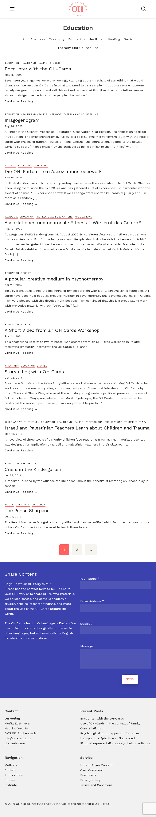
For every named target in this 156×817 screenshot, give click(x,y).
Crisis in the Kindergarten (33, 469)
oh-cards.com (15, 743)
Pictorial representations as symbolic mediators (115, 743)
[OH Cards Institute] (78, 9)
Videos (25, 324)
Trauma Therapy (135, 422)
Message (86, 646)
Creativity (56, 39)
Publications (83, 216)
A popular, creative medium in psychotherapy (54, 279)
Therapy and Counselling (78, 48)
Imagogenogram (22, 120)
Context (10, 770)
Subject (86, 623)
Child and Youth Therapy (22, 422)
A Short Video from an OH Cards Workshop (52, 330)
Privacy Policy (90, 780)
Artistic (10, 165)
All (24, 39)
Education (76, 39)
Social (129, 39)
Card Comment (91, 770)
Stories (54, 63)
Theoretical (29, 463)
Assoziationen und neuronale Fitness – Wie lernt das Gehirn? (73, 222)
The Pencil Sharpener (28, 510)
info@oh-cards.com (19, 738)
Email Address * (92, 601)
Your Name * (89, 578)
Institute (11, 785)
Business (38, 39)
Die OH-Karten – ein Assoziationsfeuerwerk (53, 171)
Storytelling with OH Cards (34, 371)
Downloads (88, 775)
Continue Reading (19, 101)
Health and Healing (104, 39)
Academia (11, 216)
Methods (55, 114)
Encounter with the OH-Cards (38, 69)
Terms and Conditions (96, 785)
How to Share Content (96, 765)
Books (9, 504)
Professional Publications (54, 216)
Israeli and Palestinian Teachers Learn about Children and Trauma (77, 428)
